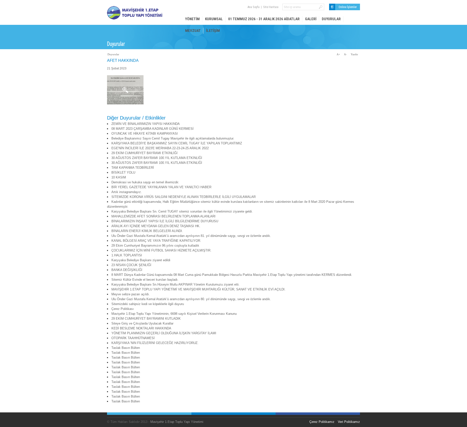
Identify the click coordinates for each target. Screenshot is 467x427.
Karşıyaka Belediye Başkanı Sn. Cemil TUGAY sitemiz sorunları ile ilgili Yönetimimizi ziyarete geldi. (182, 211)
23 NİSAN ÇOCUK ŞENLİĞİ (131, 265)
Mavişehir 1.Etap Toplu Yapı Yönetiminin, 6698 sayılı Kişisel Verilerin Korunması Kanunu (174, 314)
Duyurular (331, 19)
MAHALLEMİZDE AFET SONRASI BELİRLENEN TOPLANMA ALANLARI (163, 216)
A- (345, 54)
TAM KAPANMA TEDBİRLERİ (132, 167)
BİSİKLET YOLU (123, 172)
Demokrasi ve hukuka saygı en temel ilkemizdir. (145, 182)
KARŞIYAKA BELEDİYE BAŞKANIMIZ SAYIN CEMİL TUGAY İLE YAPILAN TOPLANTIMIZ (176, 143)
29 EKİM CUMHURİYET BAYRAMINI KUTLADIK (146, 318)
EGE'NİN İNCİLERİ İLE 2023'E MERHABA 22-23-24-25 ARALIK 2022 (160, 148)
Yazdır (354, 54)
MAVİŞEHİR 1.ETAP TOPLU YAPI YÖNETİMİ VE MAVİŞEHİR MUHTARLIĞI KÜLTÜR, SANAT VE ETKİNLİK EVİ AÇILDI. (198, 289)
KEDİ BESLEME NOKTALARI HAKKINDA (141, 328)
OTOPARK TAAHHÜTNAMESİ (133, 338)
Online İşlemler (348, 7)
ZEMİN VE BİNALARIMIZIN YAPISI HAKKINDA (145, 124)
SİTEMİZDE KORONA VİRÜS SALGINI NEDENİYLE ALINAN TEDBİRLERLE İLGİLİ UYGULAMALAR (183, 197)
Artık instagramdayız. (126, 192)
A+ (338, 54)
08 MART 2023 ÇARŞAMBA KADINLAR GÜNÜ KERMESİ (152, 128)
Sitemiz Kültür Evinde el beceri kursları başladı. (145, 279)
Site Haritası (270, 7)
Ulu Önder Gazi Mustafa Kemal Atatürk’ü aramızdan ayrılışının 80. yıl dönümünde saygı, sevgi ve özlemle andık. (191, 299)
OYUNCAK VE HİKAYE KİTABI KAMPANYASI (144, 133)
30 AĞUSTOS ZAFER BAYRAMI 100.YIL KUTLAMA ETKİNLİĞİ (156, 158)
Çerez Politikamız (321, 422)
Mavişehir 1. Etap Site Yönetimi (143, 13)
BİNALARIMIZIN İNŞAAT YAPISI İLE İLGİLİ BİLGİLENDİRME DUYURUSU (164, 221)
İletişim (213, 30)
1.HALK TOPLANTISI (126, 255)
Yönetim (192, 19)
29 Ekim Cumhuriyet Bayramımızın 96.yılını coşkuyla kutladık (155, 245)
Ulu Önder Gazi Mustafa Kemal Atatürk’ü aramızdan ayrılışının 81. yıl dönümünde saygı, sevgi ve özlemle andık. (191, 236)
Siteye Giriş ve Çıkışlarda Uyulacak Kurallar (142, 323)
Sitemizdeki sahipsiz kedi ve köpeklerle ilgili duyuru (147, 304)
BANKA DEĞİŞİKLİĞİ (126, 270)
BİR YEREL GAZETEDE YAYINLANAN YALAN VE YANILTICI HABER (161, 187)
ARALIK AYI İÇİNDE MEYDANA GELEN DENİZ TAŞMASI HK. (155, 226)
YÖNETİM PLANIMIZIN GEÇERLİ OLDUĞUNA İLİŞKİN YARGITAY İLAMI (163, 333)
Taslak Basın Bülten (125, 348)
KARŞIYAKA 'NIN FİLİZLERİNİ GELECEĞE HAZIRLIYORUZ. (154, 343)
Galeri (310, 19)
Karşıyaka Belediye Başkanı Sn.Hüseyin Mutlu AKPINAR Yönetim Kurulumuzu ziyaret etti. (175, 284)
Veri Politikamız (349, 422)
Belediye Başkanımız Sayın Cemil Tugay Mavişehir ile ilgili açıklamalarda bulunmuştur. (172, 138)
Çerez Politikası (122, 309)
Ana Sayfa (253, 7)
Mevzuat (193, 30)
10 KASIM (118, 177)
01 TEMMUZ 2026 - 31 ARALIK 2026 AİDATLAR (264, 19)
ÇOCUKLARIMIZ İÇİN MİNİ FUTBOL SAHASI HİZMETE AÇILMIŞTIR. (161, 250)
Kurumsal (214, 19)
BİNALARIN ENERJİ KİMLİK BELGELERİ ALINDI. (147, 231)
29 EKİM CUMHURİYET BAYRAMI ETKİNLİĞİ (144, 153)
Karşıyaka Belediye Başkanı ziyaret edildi (140, 260)
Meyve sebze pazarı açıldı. (130, 294)
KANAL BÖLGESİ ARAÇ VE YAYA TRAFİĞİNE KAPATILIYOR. (156, 240)
